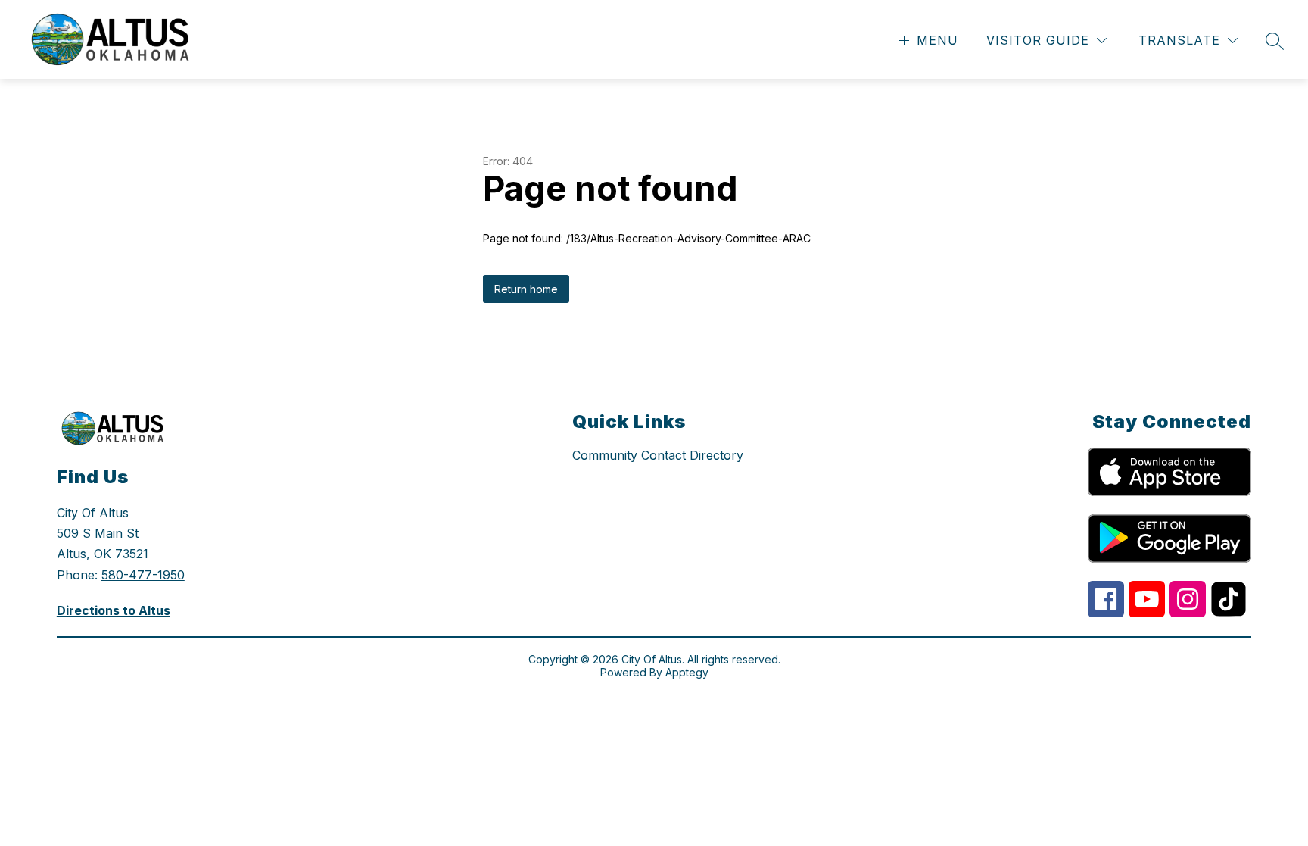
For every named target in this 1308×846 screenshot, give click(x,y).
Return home (526, 289)
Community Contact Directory (657, 455)
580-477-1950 (143, 574)
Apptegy (686, 672)
